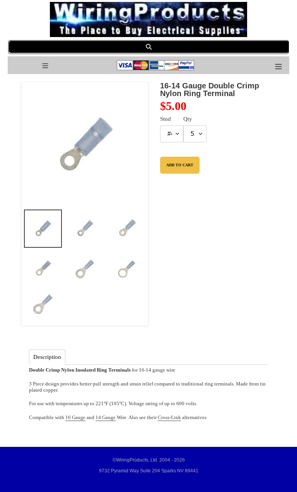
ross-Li (168, 417)
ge (113, 417)
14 (98, 417)
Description (47, 357)
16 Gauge (75, 417)
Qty (187, 119)
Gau (106, 417)
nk (178, 417)
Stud (165, 119)
